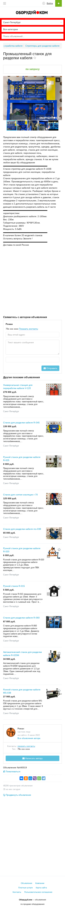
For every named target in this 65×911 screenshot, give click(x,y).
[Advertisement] (32, 280)
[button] (22, 125)
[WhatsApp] (39, 778)
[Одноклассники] (26, 778)
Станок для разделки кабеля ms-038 (22, 529)
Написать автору (34, 758)
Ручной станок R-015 (14, 586)
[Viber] (35, 778)
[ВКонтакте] (21, 778)
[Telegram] (43, 778)
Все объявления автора (29, 738)
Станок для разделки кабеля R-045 (21, 422)
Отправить (51, 368)
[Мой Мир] (30, 778)
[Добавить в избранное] (34, 58)
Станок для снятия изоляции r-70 (20, 494)
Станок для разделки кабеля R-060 (21, 617)
